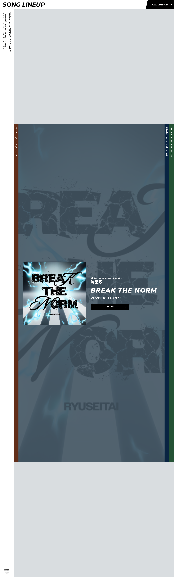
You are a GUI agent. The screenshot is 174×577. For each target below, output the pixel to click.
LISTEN (110, 306)
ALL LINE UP (160, 4)
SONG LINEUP (24, 4)
